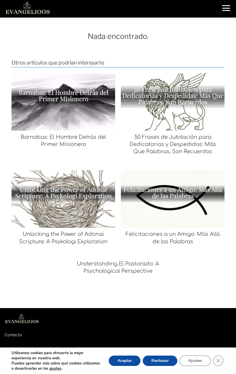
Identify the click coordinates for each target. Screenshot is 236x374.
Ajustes (195, 360)
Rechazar (160, 360)
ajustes (55, 368)
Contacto (13, 334)
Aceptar (124, 360)
